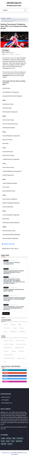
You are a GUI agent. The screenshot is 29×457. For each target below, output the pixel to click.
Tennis (5, 331)
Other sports (7, 328)
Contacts (10, 443)
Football (6, 260)
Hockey (15, 328)
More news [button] (6, 313)
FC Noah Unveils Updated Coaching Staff (11, 263)
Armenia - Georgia (8, 340)
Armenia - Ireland (20, 340)
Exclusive (13, 351)
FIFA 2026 (21, 351)
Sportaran (18, 54)
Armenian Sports (8, 347)
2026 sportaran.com (7, 452)
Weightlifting (13, 331)
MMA (20, 324)
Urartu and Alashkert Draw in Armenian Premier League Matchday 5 (13, 272)
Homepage (5, 10)
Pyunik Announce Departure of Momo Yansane (13, 290)
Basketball (22, 331)
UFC (5, 361)
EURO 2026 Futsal (19, 347)
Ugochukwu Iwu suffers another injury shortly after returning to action (14, 299)
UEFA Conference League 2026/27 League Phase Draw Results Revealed (13, 308)
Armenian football (20, 344)
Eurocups (6, 351)
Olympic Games (21, 358)
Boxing (21, 328)
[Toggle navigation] (25, 10)
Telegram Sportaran (9, 244)
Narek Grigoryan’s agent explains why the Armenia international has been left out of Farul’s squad (14, 281)
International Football (9, 358)
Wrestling (9, 18)
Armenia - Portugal (8, 344)
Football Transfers (8, 354)
